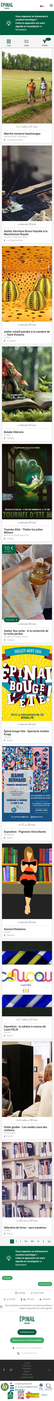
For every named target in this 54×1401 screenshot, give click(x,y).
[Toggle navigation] (51, 5)
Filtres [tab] (44, 45)
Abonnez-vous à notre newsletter (27, 1340)
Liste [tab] (9, 45)
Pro (49, 1370)
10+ (26, 1241)
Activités (11, 1299)
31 (38, 1241)
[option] (27, 1307)
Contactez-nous (27, 1332)
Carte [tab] (26, 45)
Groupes (46, 1299)
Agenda (21, 1293)
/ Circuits (28, 1299)
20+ (32, 1241)
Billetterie (39, 1293)
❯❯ (49, 1241)
